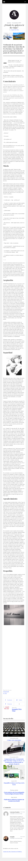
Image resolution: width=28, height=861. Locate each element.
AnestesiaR (6, 691)
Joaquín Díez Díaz (15, 29)
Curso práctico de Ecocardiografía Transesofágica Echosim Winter (14, 792)
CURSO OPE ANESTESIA (14, 740)
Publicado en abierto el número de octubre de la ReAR (14, 799)
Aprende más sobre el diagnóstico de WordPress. (12, 851)
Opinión (9, 23)
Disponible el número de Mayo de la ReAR (14, 783)
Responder (22, 836)
